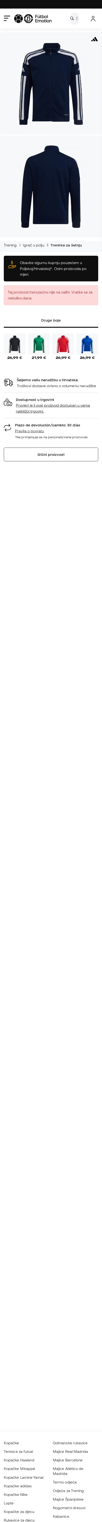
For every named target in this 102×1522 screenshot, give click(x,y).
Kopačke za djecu (19, 1511)
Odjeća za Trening (68, 1490)
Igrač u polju (33, 245)
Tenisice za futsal (18, 1451)
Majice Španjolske (68, 1499)
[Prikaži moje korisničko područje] (93, 18)
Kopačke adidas (18, 1486)
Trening (10, 245)
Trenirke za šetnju (66, 245)
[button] (51, 405)
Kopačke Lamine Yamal (24, 1477)
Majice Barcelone (68, 1460)
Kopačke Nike (16, 1494)
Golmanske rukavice (70, 1443)
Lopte (9, 1503)
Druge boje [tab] (51, 320)
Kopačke (11, 1443)
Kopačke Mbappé (19, 1468)
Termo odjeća (65, 1482)
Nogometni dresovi (69, 1508)
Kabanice (61, 1516)
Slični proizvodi (50, 454)
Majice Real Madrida (70, 1451)
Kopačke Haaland (19, 1460)
